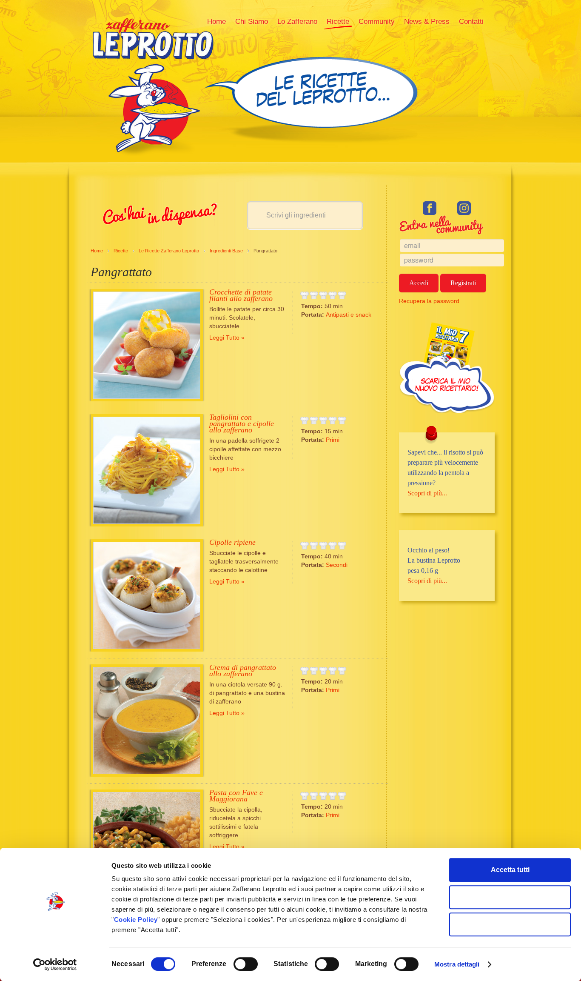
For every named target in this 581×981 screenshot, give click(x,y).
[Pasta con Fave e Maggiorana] (146, 845)
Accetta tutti (510, 869)
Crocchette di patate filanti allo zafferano (241, 295)
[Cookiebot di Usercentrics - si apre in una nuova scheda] (55, 964)
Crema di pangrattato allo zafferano (242, 670)
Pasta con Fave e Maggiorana (236, 795)
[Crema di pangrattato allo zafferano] (146, 720)
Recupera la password (429, 300)
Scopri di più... (427, 493)
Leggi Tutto (224, 337)
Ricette (121, 250)
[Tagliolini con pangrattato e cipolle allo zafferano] (146, 470)
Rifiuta (510, 924)
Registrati (463, 282)
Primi (332, 439)
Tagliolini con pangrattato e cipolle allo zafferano (241, 423)
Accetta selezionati (510, 897)
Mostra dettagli (457, 964)
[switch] (246, 964)
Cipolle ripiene (232, 542)
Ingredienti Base (226, 250)
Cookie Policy (136, 919)
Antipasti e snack (348, 314)
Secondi (336, 564)
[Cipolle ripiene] (146, 595)
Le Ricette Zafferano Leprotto (169, 250)
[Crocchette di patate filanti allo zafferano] (146, 345)
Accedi (418, 282)
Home (97, 250)
